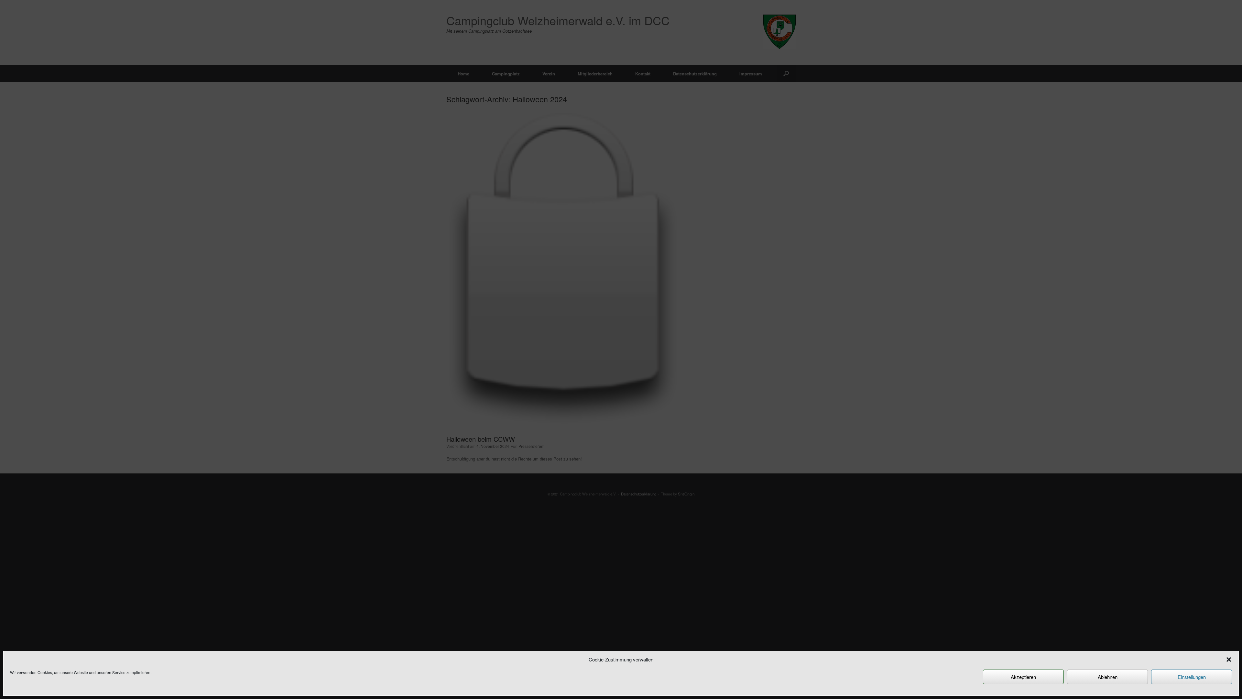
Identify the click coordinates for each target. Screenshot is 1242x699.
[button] (1229, 659)
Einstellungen (1192, 676)
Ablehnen (1107, 676)
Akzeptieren (1023, 676)
